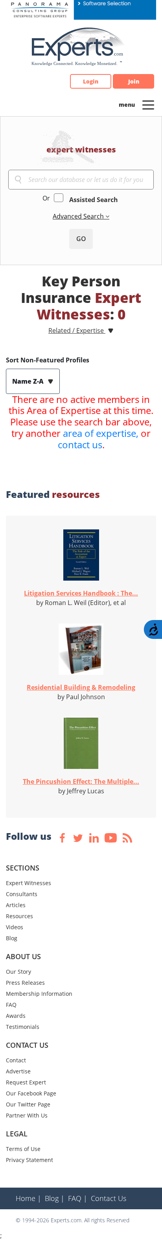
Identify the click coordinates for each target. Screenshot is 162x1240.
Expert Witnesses (28, 883)
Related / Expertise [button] (76, 330)
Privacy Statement (29, 1160)
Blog (11, 938)
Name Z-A (28, 381)
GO (81, 238)
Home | (28, 1198)
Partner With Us (27, 1115)
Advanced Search (79, 216)
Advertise (18, 1071)
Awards (16, 1015)
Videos (14, 927)
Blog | (54, 1198)
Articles (16, 905)
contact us (80, 444)
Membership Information (39, 993)
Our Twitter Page (28, 1104)
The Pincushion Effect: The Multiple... (81, 781)
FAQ (11, 1004)
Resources (19, 916)
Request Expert (26, 1082)
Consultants (21, 894)
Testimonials (22, 1026)
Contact (16, 1060)
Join (133, 81)
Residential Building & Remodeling (81, 687)
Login (90, 81)
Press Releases (25, 982)
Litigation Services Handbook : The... (81, 593)
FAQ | (77, 1198)
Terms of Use (23, 1149)
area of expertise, (100, 433)
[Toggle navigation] (148, 104)
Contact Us (108, 1198)
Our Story (18, 971)
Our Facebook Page (31, 1093)
